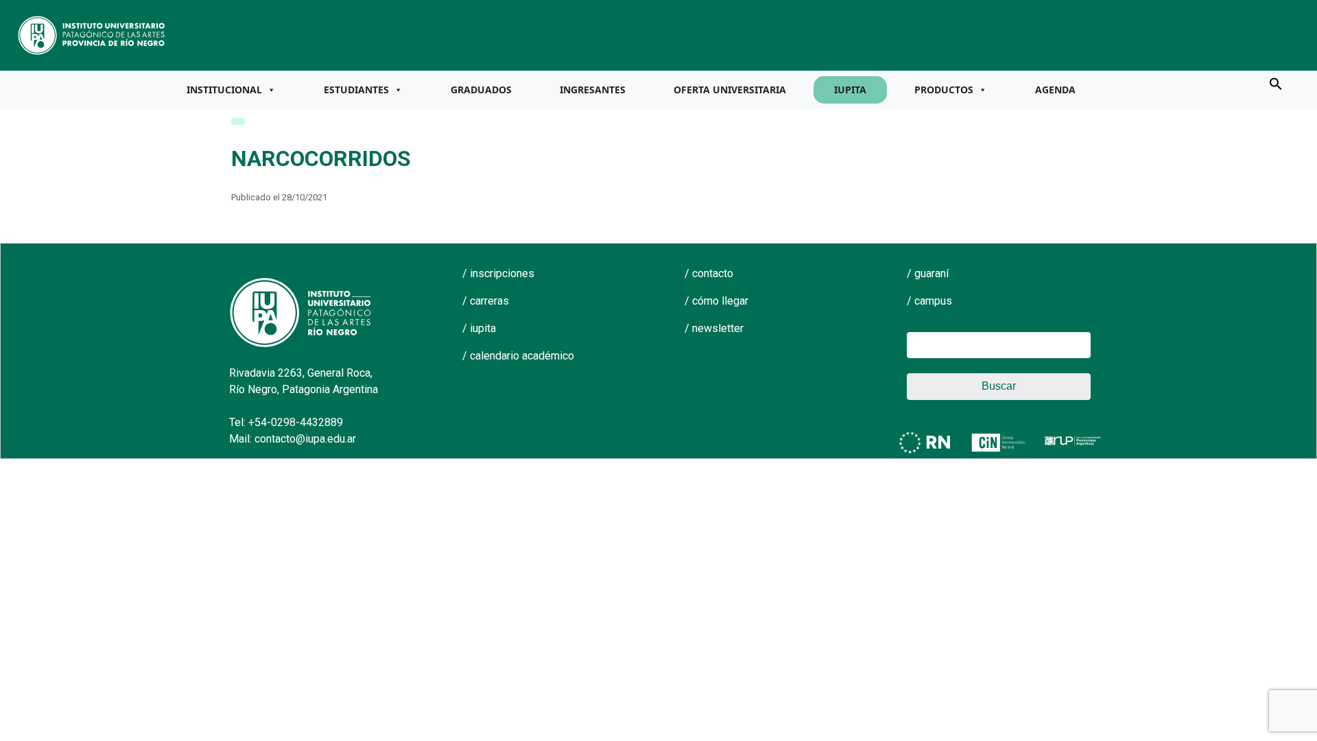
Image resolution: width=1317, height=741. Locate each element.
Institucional (224, 89)
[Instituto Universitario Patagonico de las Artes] (91, 34)
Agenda (1055, 89)
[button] (1276, 83)
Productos (943, 89)
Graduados (481, 89)
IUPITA (850, 89)
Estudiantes (356, 89)
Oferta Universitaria (730, 89)
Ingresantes (593, 89)
